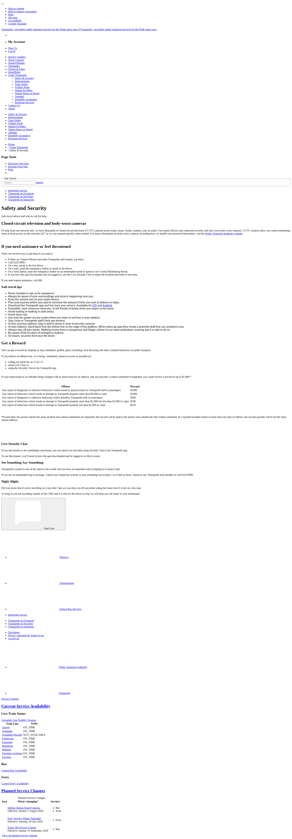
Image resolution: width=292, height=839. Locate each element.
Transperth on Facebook (21, 193)
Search (39, 182)
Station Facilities (23, 90)
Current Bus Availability (14, 770)
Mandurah (7, 746)
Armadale (7, 731)
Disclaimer (14, 632)
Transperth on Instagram (21, 199)
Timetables (14, 66)
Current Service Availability (25, 706)
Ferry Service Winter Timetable (24, 818)
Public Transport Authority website (223, 233)
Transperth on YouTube (20, 196)
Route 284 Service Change (22, 827)
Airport (6, 727)
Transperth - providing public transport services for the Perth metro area (39, 29)
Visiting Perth (22, 87)
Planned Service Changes (23, 791)
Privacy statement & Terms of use (26, 635)
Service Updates (17, 57)
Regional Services (24, 102)
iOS (94, 305)
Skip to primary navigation (22, 11)
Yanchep (6, 757)
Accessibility (15, 20)
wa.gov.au (13, 638)
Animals (19, 96)
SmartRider (14, 72)
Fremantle (7, 742)
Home (11, 144)
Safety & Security (24, 78)
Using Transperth (17, 75)
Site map (12, 17)
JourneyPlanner (16, 63)
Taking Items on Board (27, 93)
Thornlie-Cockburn (12, 753)
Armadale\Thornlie (12, 734)
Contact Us (14, 105)
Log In (11, 51)
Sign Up (12, 48)
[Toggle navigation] (2, 3)
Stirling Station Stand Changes (24, 807)
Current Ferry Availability (15, 783)
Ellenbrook (8, 738)
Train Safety (21, 84)
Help (10, 14)
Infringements (22, 81)
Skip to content (16, 8)
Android (107, 305)
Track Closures (16, 60)
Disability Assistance (26, 99)
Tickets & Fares (16, 69)
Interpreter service (17, 190)
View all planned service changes (19, 835)
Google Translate (17, 23)
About (11, 108)
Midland (6, 749)
